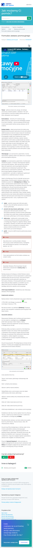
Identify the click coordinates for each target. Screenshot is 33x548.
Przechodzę (24, 542)
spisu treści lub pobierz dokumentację (15, 21)
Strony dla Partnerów (8, 516)
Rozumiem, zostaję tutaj (11, 542)
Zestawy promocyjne (12, 39)
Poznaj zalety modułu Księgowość (11, 502)
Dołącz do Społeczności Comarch (11, 489)
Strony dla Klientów (7, 514)
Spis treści (4, 513)
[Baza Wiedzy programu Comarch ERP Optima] (8, 4)
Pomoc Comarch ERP (8, 518)
